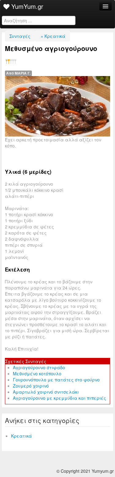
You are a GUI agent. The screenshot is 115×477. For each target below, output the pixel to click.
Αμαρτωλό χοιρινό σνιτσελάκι (46, 392)
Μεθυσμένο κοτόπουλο (37, 373)
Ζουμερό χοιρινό (31, 386)
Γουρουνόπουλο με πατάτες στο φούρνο (56, 380)
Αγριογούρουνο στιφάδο (39, 367)
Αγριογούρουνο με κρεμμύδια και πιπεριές (59, 398)
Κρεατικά (21, 436)
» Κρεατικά (52, 36)
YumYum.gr (26, 6)
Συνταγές (20, 36)
